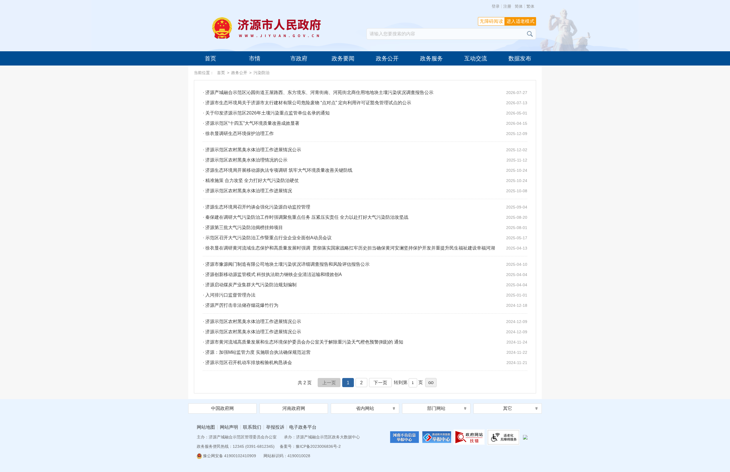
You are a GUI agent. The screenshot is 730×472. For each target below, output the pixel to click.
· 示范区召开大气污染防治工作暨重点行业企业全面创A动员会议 (365, 237)
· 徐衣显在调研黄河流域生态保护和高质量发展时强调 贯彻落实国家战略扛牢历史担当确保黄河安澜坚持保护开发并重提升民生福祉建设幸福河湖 (365, 248)
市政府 (298, 58)
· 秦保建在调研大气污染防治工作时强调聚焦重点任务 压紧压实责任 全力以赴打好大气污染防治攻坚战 (365, 217)
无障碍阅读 (491, 21)
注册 (507, 6)
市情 (254, 58)
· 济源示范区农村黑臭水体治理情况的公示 (365, 160)
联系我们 (252, 427)
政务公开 (387, 58)
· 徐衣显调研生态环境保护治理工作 (365, 133)
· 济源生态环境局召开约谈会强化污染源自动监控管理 (365, 207)
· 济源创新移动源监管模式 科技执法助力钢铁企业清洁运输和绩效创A (365, 274)
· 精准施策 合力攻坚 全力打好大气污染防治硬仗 (365, 180)
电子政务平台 (303, 427)
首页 (210, 58)
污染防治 (261, 72)
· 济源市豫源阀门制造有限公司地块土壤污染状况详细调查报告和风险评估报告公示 (365, 264)
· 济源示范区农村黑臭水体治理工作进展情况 (365, 190)
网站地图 (206, 427)
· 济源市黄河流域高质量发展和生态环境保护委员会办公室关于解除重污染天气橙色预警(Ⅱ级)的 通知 (365, 342)
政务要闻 (343, 58)
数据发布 (519, 58)
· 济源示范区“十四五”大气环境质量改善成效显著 (365, 123)
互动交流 (475, 58)
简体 (519, 6)
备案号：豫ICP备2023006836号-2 (310, 446)
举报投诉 (275, 427)
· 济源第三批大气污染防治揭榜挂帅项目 (365, 227)
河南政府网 (293, 408)
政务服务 (431, 58)
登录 (496, 6)
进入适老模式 (520, 21)
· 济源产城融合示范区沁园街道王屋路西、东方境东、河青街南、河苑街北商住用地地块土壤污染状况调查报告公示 (365, 92)
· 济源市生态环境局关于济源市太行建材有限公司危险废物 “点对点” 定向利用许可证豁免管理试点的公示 (365, 102)
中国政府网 (222, 408)
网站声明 (229, 427)
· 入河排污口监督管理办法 (365, 295)
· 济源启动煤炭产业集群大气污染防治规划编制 (365, 284)
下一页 (380, 382)
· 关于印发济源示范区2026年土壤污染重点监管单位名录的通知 (365, 113)
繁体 (530, 6)
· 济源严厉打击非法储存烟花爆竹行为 (365, 305)
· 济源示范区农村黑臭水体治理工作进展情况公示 (365, 149)
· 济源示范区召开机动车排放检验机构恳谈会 (365, 362)
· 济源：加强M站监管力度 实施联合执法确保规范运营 (365, 352)
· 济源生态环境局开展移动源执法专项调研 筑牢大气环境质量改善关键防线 (365, 170)
